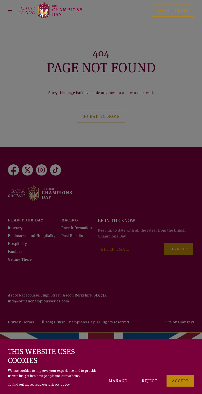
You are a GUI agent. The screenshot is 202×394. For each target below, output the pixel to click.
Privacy (14, 322)
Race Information (76, 227)
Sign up (178, 249)
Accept (180, 380)
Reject (149, 380)
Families (15, 251)
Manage (118, 380)
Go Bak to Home (101, 116)
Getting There (20, 259)
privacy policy (58, 384)
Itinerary (15, 227)
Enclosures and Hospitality (31, 235)
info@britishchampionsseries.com (38, 301)
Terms (28, 322)
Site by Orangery (179, 322)
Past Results (72, 235)
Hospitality (17, 243)
